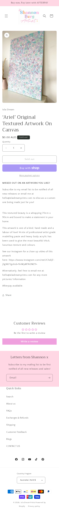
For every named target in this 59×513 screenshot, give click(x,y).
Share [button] (8, 295)
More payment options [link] (29, 175)
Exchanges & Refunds (17, 418)
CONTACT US (13, 446)
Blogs (9, 439)
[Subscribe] (49, 377)
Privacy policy (34, 506)
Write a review (29, 341)
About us (11, 404)
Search (10, 397)
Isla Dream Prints (28, 502)
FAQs (9, 411)
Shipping (10, 425)
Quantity (6, 142)
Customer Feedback (16, 432)
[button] (6, 16)
